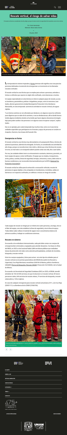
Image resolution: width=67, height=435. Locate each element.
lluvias (33, 83)
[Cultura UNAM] (33, 3)
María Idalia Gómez (36, 27)
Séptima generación (10, 378)
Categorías (8, 387)
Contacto (7, 395)
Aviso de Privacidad (11, 413)
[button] (59, 7)
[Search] (55, 7)
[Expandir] (60, 292)
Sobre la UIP (8, 374)
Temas (6, 391)
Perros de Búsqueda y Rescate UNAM (24, 265)
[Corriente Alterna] (10, 7)
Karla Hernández (35, 25)
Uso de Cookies (57, 413)
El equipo (7, 370)
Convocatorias (9, 383)
